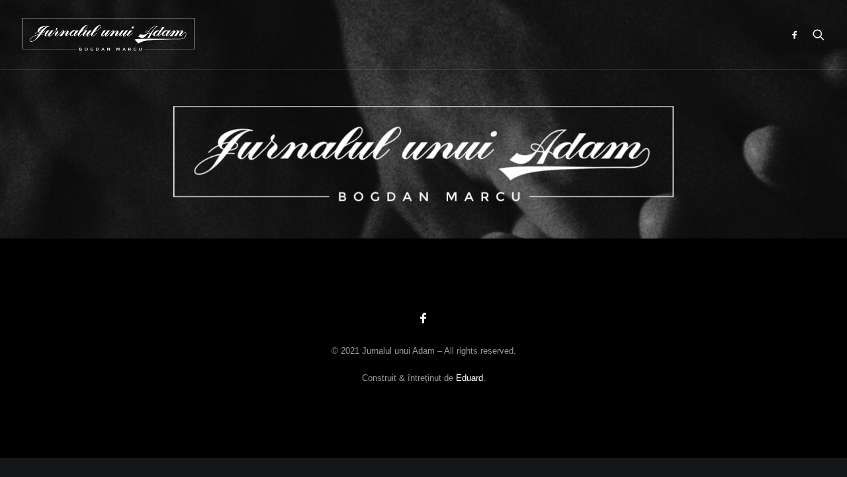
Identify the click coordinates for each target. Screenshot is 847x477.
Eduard (469, 378)
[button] (798, 34)
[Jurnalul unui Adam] (108, 34)
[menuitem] (798, 34)
